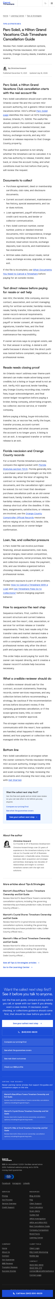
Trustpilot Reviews (10, 1267)
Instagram (16, 1183)
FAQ (31, 1200)
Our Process (7, 1200)
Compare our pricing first (17, 807)
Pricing (5, 1196)
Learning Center (17, 16)
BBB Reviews (7, 1263)
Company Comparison (39, 1230)
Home (5, 16)
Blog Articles (35, 1196)
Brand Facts (35, 1234)
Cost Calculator (36, 1207)
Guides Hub (34, 1215)
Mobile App (34, 1256)
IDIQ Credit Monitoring (39, 1252)
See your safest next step (22, 817)
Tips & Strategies (34, 16)
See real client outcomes (15, 1059)
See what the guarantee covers (20, 811)
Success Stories (9, 1271)
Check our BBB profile (13, 1067)
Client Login (35, 1248)
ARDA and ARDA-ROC (38, 1222)
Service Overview (9, 1204)
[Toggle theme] (45, 3)
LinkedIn (26, 1183)
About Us (6, 1252)
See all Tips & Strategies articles (19, 963)
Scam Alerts (35, 1211)
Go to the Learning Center (16, 967)
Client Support (36, 1204)
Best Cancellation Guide (40, 1226)
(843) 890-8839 (29, 1032)
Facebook (6, 1183)
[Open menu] (51, 3)
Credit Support (8, 1207)
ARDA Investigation (38, 1219)
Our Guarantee (8, 1260)
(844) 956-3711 (36, 1268)
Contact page (35, 1275)
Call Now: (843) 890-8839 (29, 1293)
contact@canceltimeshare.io (41, 1271)
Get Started (14, 780)
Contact (5, 1256)
